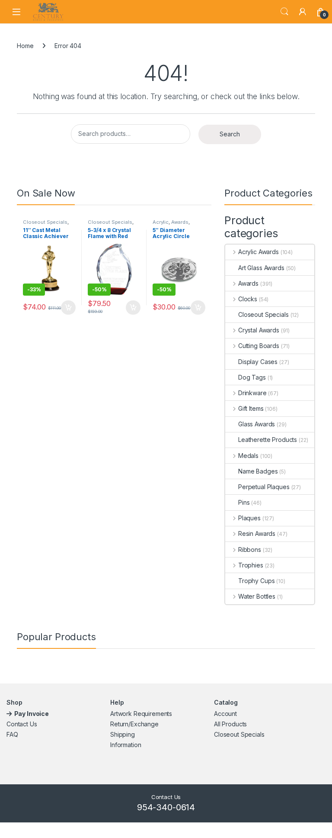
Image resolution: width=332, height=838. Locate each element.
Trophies (250, 565)
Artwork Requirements (141, 713)
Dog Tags (252, 377)
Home (25, 45)
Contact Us (21, 724)
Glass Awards (256, 424)
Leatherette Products (267, 439)
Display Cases (258, 361)
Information (125, 744)
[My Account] (302, 11)
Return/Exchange (134, 724)
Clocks (247, 299)
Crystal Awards (258, 330)
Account (225, 713)
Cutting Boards (258, 345)
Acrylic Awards (258, 251)
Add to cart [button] (68, 307)
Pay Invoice (32, 713)
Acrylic (161, 222)
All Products (230, 724)
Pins (243, 502)
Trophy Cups (256, 580)
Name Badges (258, 471)
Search (284, 11)
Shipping (122, 734)
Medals (248, 455)
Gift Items (250, 408)
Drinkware (252, 392)
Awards (179, 222)
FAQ (12, 734)
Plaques (249, 518)
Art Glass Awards (261, 267)
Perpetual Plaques (264, 486)
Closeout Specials (45, 222)
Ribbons (249, 549)
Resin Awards (256, 533)
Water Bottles (256, 596)
